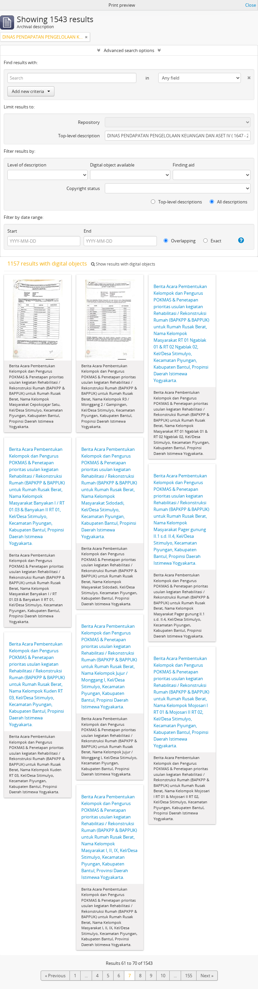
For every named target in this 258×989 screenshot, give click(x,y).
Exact (215, 241)
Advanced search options (129, 50)
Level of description (26, 165)
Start (12, 231)
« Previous (55, 976)
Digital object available (112, 165)
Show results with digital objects (125, 264)
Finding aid (184, 165)
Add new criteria (28, 91)
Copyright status (83, 188)
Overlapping (183, 241)
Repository (89, 122)
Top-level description (79, 136)
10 (163, 976)
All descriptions (231, 202)
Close (250, 5)
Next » (207, 976)
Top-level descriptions (179, 202)
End (87, 231)
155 (188, 976)
